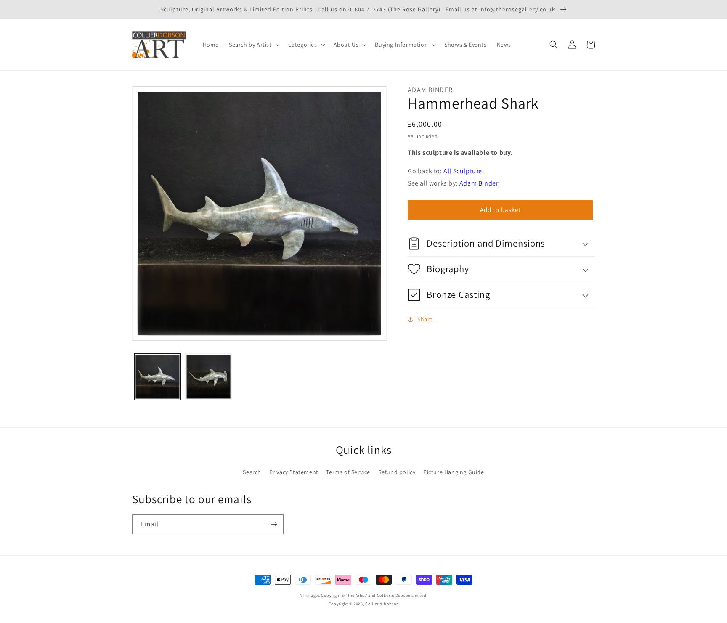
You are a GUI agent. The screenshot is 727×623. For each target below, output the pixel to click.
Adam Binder (479, 183)
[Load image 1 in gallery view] (157, 376)
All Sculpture (462, 171)
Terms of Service (348, 472)
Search (252, 472)
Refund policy (397, 472)
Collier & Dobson (381, 604)
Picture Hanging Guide (453, 472)
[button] (253, 44)
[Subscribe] (274, 524)
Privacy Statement (293, 472)
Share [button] (425, 319)
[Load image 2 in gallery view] (208, 376)
